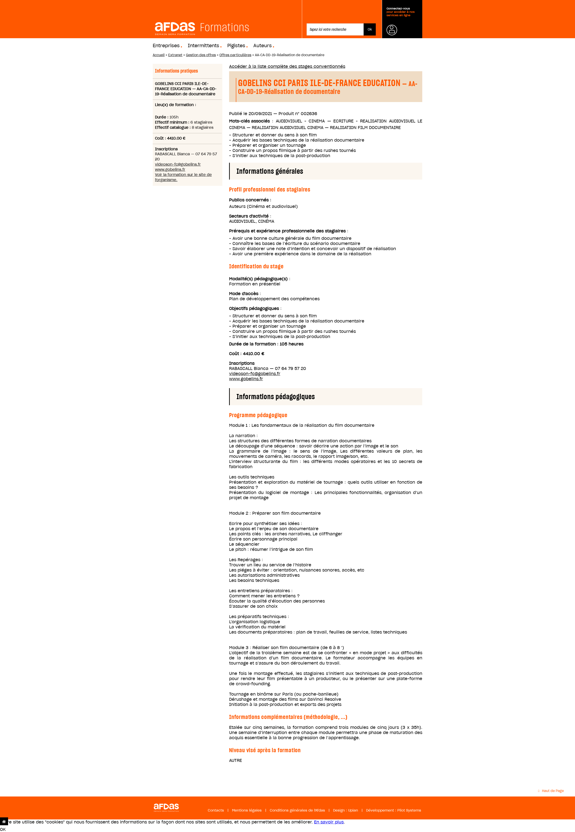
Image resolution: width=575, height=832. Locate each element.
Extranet (175, 55)
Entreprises (166, 46)
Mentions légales (247, 810)
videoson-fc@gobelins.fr (178, 164)
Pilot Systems (409, 810)
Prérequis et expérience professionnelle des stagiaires (287, 231)
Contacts (216, 810)
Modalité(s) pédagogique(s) (258, 278)
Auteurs (262, 46)
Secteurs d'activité (249, 216)
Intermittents (203, 46)
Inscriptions (241, 363)
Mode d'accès (243, 293)
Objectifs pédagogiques (254, 308)
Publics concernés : (250, 199)
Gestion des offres (201, 55)
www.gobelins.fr (170, 169)
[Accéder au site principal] (4, 821)
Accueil (159, 55)
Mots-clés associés (249, 121)
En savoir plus (329, 822)
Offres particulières (235, 55)
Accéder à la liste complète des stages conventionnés (287, 66)
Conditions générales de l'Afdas (297, 810)
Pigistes (236, 46)
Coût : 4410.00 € (246, 353)
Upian (353, 810)
